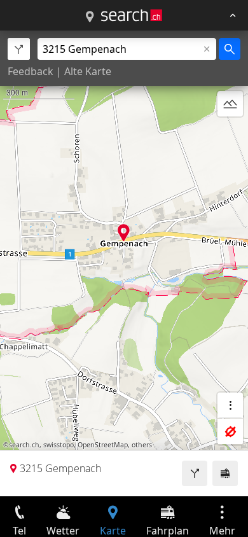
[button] (124, 232)
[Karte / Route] (89, 17)
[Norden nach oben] (230, 134)
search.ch (24, 444)
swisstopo (58, 444)
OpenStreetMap (103, 444)
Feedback (30, 71)
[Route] (194, 473)
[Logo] (131, 15)
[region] (124, 263)
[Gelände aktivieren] (230, 103)
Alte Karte (87, 71)
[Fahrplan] (225, 473)
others (142, 444)
